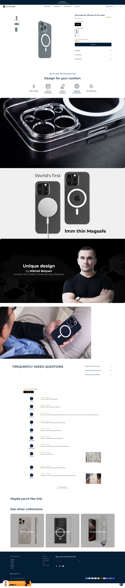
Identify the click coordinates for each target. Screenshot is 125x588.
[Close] (85, 284)
